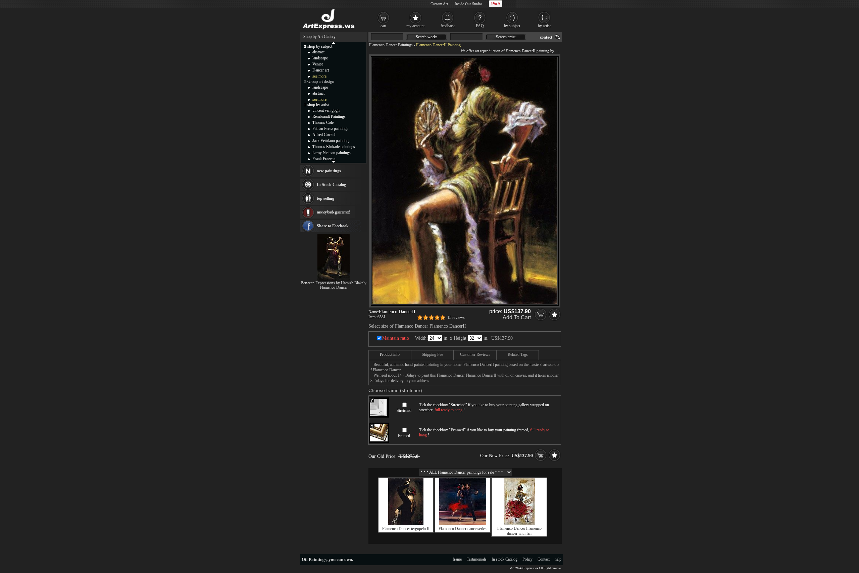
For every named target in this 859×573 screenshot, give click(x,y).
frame (457, 559)
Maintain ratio (395, 338)
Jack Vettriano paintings (331, 140)
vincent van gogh (326, 110)
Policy (527, 559)
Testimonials (477, 559)
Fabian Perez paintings (330, 128)
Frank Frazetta (323, 158)
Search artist (505, 37)
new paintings (329, 171)
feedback (448, 25)
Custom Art (439, 4)
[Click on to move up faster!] (333, 42)
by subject (512, 25)
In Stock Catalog (331, 184)
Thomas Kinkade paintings (333, 146)
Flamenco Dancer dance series (463, 528)
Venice (317, 64)
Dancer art (320, 70)
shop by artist (318, 104)
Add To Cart (517, 317)
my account (415, 25)
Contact (544, 559)
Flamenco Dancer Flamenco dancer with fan (519, 531)
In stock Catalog (504, 559)
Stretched (404, 410)
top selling (325, 198)
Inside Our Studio (468, 4)
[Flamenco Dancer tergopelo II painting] (405, 524)
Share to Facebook (333, 226)
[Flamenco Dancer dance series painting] (462, 524)
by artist (544, 25)
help (558, 559)
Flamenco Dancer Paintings (391, 45)
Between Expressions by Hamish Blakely (333, 283)
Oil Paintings (314, 559)
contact (546, 37)
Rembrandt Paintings (329, 116)
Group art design (320, 81)
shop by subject (319, 46)
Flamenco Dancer (334, 287)
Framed (404, 435)
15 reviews (456, 317)
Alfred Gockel (323, 134)
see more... (321, 76)
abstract (318, 52)
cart (383, 25)
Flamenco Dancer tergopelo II (406, 528)
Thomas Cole (323, 122)
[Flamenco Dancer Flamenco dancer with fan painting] (519, 524)
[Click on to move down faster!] (333, 161)
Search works (427, 37)
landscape (320, 58)
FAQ (480, 25)
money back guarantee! (333, 212)
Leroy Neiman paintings (331, 152)
